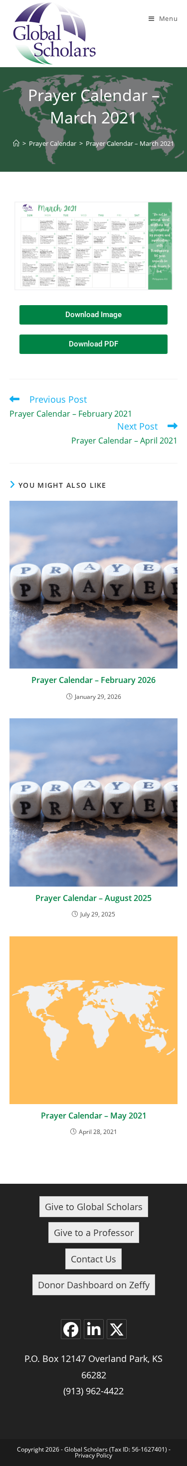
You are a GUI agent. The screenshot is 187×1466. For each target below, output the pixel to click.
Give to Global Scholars (94, 1207)
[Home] (16, 143)
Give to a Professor (94, 1233)
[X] (117, 1329)
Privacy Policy (93, 1455)
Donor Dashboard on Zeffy (94, 1285)
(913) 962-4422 (93, 1391)
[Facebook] (71, 1329)
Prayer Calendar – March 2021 (130, 143)
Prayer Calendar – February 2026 (93, 680)
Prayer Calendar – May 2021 (94, 1115)
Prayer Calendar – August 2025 (93, 898)
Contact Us (93, 1259)
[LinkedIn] (94, 1329)
